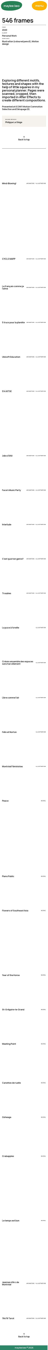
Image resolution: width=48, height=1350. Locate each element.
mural (43, 801)
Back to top (24, 139)
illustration (41, 183)
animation (30, 183)
